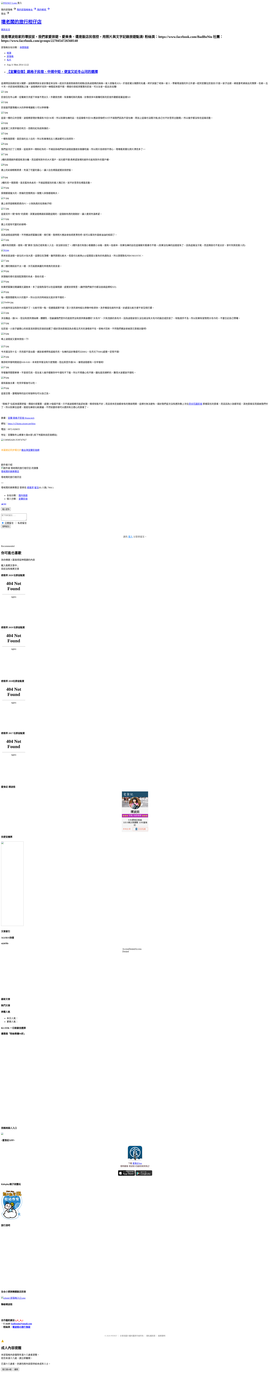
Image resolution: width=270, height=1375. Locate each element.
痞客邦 (30, 487)
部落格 (10, 56)
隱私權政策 (150, 1336)
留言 (36, 487)
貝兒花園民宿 (195, 404)
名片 (9, 60)
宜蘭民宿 (23, 499)
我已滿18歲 (7, 1369)
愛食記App (137, 1163)
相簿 (9, 53)
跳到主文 (5, 29)
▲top (3, 504)
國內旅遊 (23, 495)
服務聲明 (161, 1336)
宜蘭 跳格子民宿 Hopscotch (21, 418)
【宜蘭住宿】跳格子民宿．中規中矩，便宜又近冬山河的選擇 (52, 72)
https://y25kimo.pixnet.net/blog (21, 423)
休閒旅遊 (24, 47)
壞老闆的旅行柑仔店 (21, 21)
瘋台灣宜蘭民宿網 (30, 450)
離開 (16, 1369)
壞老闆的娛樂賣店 (10, 471)
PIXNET (114, 1336)
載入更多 (6, 509)
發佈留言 (6, 526)
